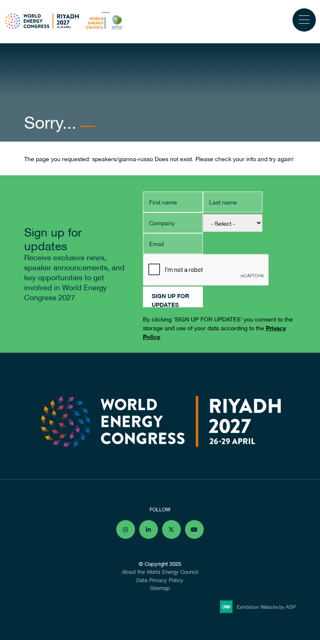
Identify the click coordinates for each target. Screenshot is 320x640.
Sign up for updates (170, 298)
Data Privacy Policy (159, 580)
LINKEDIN (148, 529)
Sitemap (160, 588)
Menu (304, 20)
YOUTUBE (194, 529)
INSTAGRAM (125, 529)
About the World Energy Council (160, 571)
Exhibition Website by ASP (266, 606)
